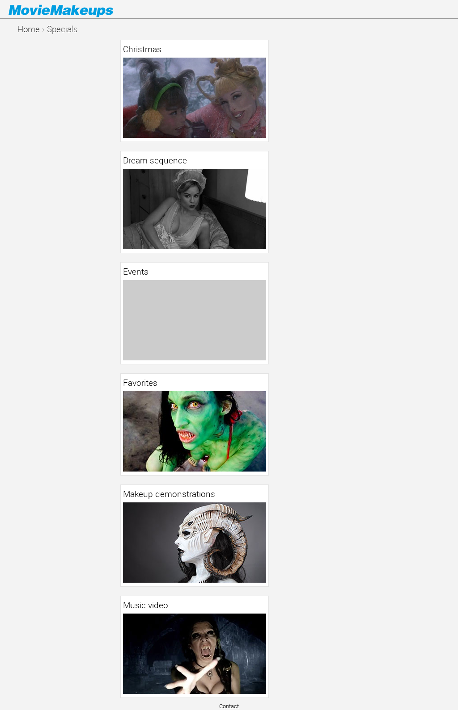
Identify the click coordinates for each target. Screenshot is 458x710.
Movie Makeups (74, 9)
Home (28, 28)
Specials (62, 28)
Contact (229, 706)
